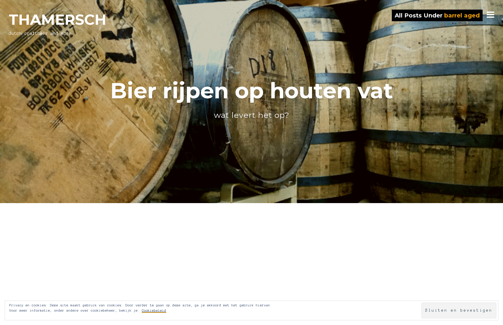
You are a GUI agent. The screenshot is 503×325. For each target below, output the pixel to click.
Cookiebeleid (154, 310)
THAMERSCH (57, 20)
